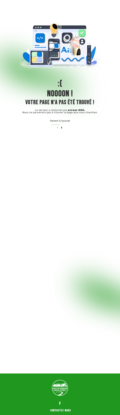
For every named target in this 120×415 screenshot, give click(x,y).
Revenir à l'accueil (60, 120)
